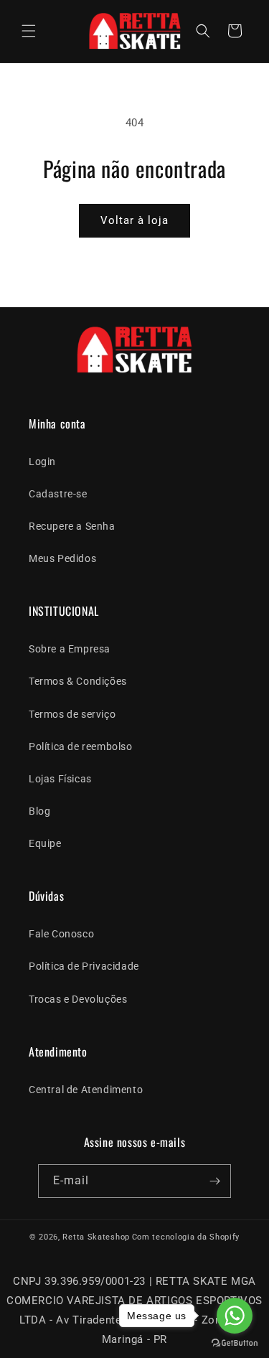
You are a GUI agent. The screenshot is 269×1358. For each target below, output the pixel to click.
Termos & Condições (78, 681)
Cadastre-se (58, 494)
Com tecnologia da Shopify (186, 1237)
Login (42, 461)
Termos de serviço (72, 714)
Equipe (45, 843)
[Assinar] (214, 1181)
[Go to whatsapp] (235, 1316)
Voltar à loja (134, 220)
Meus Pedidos (62, 558)
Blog (39, 811)
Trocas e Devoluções (78, 999)
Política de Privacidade (84, 966)
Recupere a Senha (72, 526)
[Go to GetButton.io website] (235, 1343)
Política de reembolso (81, 746)
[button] (28, 31)
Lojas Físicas (60, 779)
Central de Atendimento (86, 1089)
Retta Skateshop (96, 1237)
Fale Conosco (61, 934)
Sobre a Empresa (69, 649)
